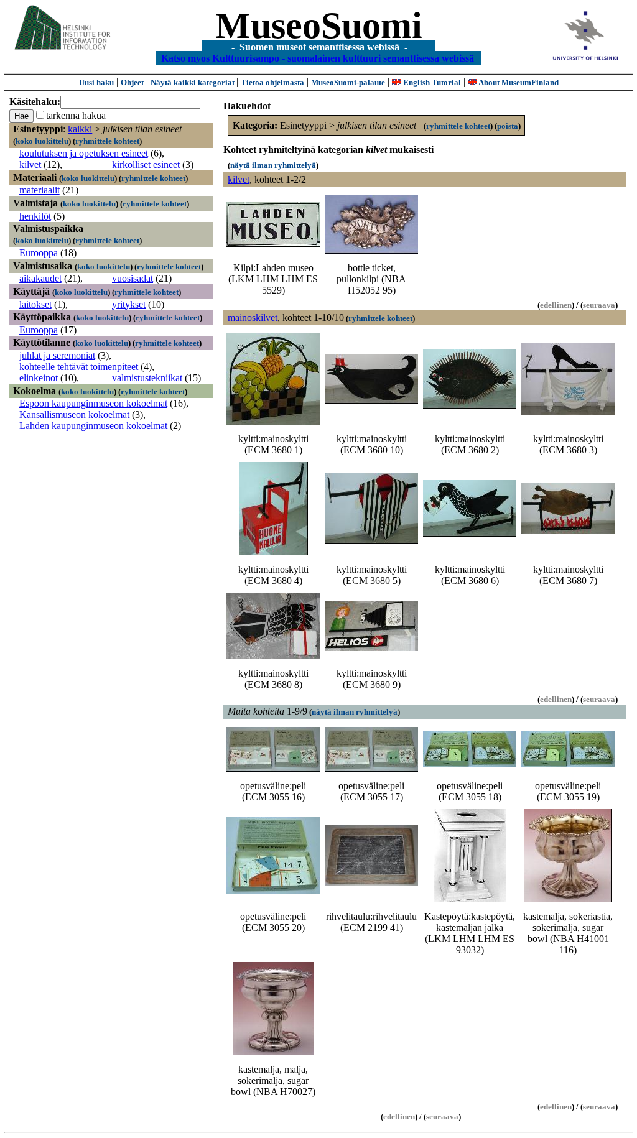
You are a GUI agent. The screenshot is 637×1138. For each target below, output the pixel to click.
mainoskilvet (252, 317)
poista (507, 126)
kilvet (30, 164)
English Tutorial (431, 82)
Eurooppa (38, 252)
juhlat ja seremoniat (57, 355)
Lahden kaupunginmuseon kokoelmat (93, 425)
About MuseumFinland (518, 82)
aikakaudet (40, 278)
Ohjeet (132, 82)
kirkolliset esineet (146, 164)
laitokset (35, 304)
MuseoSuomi (318, 25)
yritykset (129, 304)
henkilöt (35, 216)
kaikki (80, 129)
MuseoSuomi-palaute (348, 82)
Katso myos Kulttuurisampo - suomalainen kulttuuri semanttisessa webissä (317, 57)
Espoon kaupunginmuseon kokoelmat (93, 403)
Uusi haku (96, 82)
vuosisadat (132, 278)
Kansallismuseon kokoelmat (74, 414)
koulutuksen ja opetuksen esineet (83, 153)
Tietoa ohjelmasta (272, 82)
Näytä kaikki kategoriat (193, 82)
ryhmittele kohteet (107, 141)
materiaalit (39, 190)
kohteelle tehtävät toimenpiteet (78, 366)
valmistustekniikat (147, 377)
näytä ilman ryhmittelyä (273, 165)
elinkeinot (38, 377)
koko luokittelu (42, 141)
